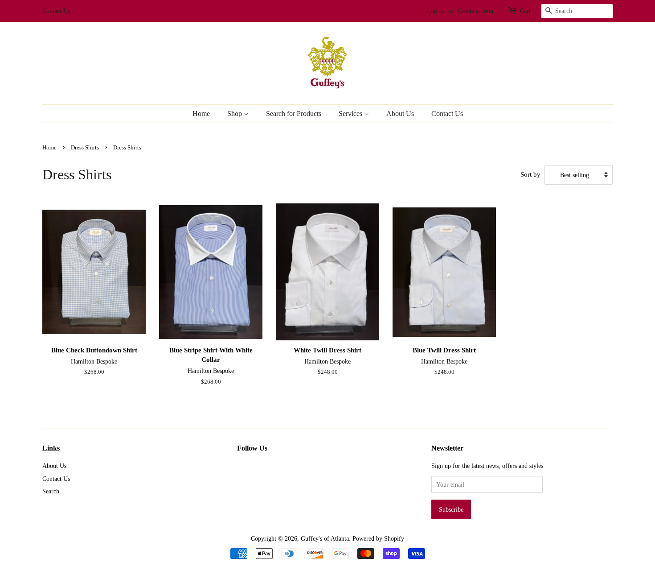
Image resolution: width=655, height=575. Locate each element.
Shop (235, 113)
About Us (400, 113)
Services (351, 113)
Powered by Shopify (378, 538)
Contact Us (56, 11)
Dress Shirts (85, 148)
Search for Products (293, 113)
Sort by (530, 174)
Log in (435, 11)
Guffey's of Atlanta (325, 538)
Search (50, 491)
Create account (476, 11)
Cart (525, 11)
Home (201, 113)
